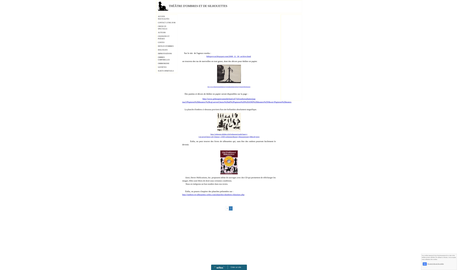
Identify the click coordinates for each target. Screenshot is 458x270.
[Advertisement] (229, 33)
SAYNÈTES (162, 67)
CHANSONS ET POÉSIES (163, 37)
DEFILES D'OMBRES (166, 46)
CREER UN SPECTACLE (162, 27)
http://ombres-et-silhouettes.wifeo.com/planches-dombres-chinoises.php (213, 194)
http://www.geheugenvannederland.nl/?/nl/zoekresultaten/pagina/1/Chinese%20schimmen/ (229, 86)
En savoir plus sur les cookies (436, 264)
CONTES (161, 42)
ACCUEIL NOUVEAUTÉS (163, 18)
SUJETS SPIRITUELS (166, 71)
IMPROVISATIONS (165, 53)
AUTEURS (162, 32)
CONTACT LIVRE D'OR (166, 23)
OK (425, 264)
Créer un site (236, 267)
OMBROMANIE (163, 63)
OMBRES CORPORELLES (164, 58)
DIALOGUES (163, 50)
